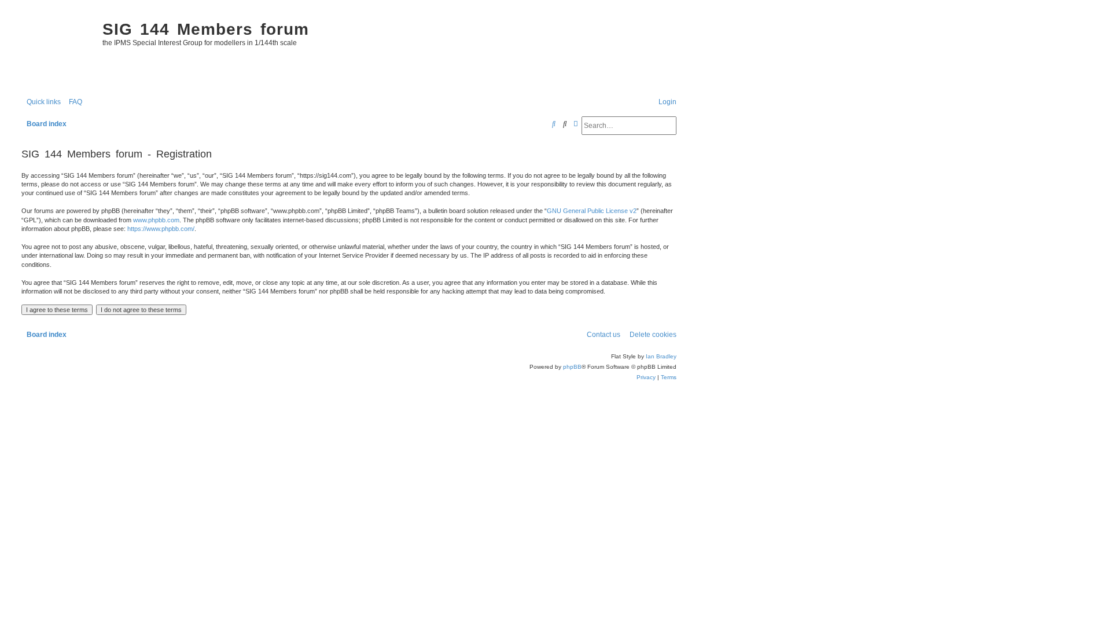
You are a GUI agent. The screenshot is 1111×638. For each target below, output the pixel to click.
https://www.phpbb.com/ (160, 228)
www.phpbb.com (156, 220)
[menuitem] (73, 102)
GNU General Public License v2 (592, 210)
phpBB (572, 367)
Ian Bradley (661, 356)
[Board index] (56, 50)
